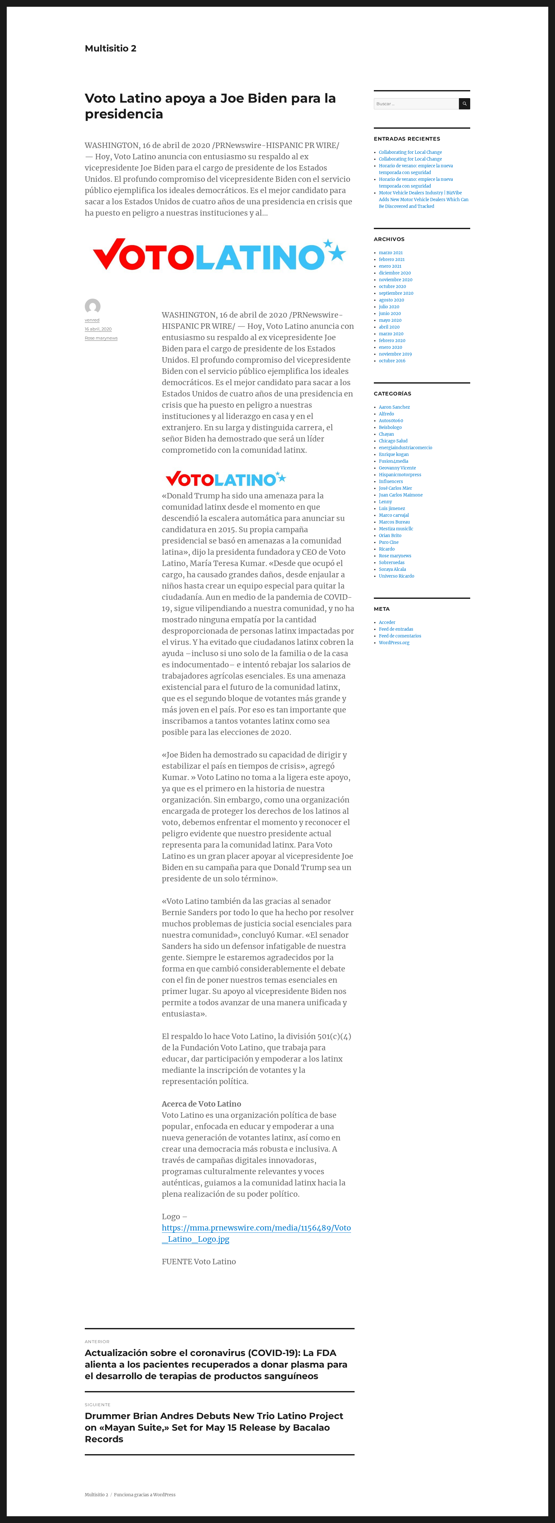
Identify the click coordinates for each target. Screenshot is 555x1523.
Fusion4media (393, 461)
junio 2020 (390, 313)
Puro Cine (389, 542)
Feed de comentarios (400, 636)
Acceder (387, 622)
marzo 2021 (391, 252)
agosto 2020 (391, 300)
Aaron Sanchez (394, 407)
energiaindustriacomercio (405, 447)
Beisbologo (390, 427)
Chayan (386, 434)
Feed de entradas (396, 629)
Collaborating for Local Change (410, 152)
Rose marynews (101, 337)
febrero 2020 (392, 340)
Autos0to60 (391, 420)
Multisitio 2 (111, 48)
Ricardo (387, 549)
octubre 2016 (392, 361)
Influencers (391, 481)
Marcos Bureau (394, 522)
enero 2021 (390, 266)
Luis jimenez (392, 508)
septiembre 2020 (396, 293)
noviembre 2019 (395, 354)
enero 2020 (390, 347)
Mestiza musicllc (396, 529)
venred (92, 319)
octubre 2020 (392, 286)
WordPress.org (394, 642)
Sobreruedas (392, 562)
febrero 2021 (392, 259)
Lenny (385, 502)
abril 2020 (389, 327)
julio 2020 (389, 307)
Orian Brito (390, 535)
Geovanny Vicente (397, 468)
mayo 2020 (390, 320)
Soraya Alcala (392, 569)
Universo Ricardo (396, 576)
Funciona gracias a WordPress (145, 1495)
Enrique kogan (394, 454)
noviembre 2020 (395, 280)
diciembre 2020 (395, 273)
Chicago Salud (393, 441)
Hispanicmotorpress (400, 475)
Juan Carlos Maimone (401, 495)
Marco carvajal (394, 515)
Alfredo (386, 414)
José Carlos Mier (395, 488)
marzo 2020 (391, 334)
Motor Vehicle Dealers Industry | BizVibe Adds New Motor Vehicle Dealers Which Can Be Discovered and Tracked (424, 199)
